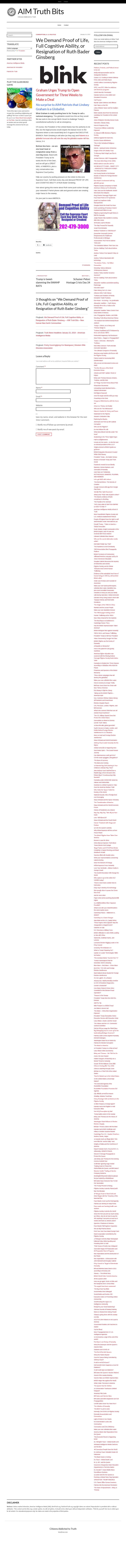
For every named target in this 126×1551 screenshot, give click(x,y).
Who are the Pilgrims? (101, 427)
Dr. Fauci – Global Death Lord (103, 1459)
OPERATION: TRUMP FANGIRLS (104, 1480)
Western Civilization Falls (102, 416)
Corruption (40, 34)
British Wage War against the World (105, 1380)
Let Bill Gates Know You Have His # (105, 1403)
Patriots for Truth (12, 71)
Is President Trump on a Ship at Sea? (106, 1048)
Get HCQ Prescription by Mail (103, 1111)
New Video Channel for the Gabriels (105, 618)
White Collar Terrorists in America (104, 1383)
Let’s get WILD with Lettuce (102, 479)
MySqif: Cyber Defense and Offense (105, 102)
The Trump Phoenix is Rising (103, 1186)
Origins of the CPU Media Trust (103, 150)
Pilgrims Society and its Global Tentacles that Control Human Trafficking (103, 569)
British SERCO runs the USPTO (104, 163)
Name (39, 387)
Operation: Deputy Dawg (101, 122)
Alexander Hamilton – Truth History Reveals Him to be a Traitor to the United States (105, 305)
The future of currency (101, 760)
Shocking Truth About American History (106, 318)
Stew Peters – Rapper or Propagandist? (106, 338)
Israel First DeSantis (100, 228)
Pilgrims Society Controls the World (105, 1211)
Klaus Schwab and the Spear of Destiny (106, 800)
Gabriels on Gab (99, 927)
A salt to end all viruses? (101, 1362)
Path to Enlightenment (101, 439)
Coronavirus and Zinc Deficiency (104, 1427)
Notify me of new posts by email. (51, 429)
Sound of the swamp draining (103, 1375)
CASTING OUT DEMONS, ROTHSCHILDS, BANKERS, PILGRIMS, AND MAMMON (106, 474)
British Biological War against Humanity (106, 630)
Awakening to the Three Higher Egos (105, 437)
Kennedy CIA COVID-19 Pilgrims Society (106, 1411)
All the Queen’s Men (100, 1278)
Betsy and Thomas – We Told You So (105, 1053)
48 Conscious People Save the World (105, 1449)
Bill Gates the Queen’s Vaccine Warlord (106, 1372)
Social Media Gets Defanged (103, 1291)
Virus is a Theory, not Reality (103, 406)
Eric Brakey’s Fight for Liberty (103, 690)
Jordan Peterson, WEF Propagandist (105, 158)
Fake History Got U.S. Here (102, 290)
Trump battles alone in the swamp (104, 1114)
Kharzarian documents (101, 385)
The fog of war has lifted (101, 1289)
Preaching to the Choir (101, 398)
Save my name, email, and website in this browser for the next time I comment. (61, 418)
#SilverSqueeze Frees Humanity (104, 865)
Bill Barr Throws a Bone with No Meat (105, 1126)
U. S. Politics (51, 34)
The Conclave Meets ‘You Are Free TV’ (106, 958)
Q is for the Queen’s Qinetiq (102, 828)
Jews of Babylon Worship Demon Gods (106, 120)
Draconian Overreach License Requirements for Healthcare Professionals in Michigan (103, 236)
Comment (41, 366)
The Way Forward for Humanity (103, 225)
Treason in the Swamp (101, 995)
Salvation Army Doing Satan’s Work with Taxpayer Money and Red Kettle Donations (106, 600)
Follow (98, 52)
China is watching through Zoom (104, 1068)
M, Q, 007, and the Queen (102, 1462)
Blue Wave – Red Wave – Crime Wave (106, 965)
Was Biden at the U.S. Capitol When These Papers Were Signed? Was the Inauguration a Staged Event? (106, 923)
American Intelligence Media (15, 63)
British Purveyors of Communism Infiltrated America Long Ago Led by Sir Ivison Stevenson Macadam (106, 556)
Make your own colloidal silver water (105, 680)
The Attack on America (101, 1045)
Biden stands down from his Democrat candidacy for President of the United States (106, 115)
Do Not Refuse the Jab (101, 429)
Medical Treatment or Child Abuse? (105, 231)
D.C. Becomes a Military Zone (103, 930)
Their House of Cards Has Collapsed (105, 1246)
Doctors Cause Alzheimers (102, 140)
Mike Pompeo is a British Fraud (103, 1005)
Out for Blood (98, 1329)
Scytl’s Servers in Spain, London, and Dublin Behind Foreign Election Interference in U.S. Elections (105, 730)
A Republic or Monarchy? (102, 646)
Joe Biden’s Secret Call (101, 1008)
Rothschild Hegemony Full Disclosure (105, 335)
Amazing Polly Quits (100, 1393)
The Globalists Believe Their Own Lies (106, 245)
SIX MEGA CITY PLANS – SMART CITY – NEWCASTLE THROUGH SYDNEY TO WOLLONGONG (106, 168)
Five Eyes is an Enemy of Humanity (105, 1342)
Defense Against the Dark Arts (103, 138)
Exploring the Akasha (100, 419)
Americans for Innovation (14, 67)
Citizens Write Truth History (102, 293)
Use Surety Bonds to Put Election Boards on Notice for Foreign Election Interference (105, 176)
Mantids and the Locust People (103, 607)
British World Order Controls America (105, 1276)
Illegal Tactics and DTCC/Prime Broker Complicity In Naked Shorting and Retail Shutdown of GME (106, 850)
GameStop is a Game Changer (103, 918)
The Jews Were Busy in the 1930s (105, 161)
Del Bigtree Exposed (100, 393)
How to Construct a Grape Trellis (104, 683)
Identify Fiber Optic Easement (103, 492)
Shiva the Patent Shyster (101, 1355)
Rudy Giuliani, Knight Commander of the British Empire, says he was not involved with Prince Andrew (106, 531)
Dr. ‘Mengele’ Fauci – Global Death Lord (106, 1442)
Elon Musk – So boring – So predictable (106, 300)
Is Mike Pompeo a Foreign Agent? (104, 1104)
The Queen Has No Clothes (103, 1386)
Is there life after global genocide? (104, 725)
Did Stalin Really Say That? (102, 544)
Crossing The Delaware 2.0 (102, 947)
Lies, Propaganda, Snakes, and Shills (105, 315)
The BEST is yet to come (102, 1409)
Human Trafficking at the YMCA (103, 615)
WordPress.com (63, 1532)
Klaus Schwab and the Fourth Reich (105, 820)
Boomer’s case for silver (101, 840)
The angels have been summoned (104, 1286)
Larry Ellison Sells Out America (103, 1051)
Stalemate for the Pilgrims (102, 414)
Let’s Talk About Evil (100, 817)
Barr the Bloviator (99, 1191)
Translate (22, 51)
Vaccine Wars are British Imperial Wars (106, 1378)
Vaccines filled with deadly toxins (104, 855)
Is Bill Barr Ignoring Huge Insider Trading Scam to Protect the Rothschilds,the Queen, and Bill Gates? (106, 1166)
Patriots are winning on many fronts (105, 1203)
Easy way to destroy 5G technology (105, 888)
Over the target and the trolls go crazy (106, 395)
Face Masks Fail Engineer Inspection (105, 1226)
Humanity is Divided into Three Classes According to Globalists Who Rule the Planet (106, 665)
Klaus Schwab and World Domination (105, 740)
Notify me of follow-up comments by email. (55, 425)
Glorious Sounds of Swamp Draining (105, 1309)
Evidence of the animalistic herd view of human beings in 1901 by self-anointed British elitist (106, 576)
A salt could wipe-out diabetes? (103, 1370)
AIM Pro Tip (97, 1003)
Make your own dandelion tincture (104, 610)
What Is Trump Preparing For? (103, 950)
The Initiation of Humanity (102, 1406)
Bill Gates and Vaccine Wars (103, 1396)
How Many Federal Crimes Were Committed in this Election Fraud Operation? (104, 990)
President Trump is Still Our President (106, 636)
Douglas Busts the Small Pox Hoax (105, 205)
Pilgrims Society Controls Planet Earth (106, 1188)
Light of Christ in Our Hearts (102, 1419)
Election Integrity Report (101, 703)
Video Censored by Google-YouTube (105, 638)
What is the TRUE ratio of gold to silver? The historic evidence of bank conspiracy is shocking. (106, 497)
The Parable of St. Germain (102, 502)
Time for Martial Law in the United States (106, 1076)
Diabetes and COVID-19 (101, 1349)
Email (39, 396)
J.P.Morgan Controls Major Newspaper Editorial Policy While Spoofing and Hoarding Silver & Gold (106, 1241)
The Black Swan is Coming (102, 1457)
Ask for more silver (100, 895)
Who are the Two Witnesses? (103, 408)
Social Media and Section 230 (103, 1294)
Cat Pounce (97, 100)
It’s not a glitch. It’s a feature (103, 978)
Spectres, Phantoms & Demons (104, 1223)
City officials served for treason (103, 1093)
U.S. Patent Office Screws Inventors (105, 1482)
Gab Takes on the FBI (101, 105)
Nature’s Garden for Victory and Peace (106, 411)
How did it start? (99, 287)
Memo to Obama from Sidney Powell (105, 1312)
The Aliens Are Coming (101, 763)
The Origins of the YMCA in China (104, 605)
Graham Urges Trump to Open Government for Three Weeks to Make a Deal (59, 94)
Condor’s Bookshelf (100, 985)
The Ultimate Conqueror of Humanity (105, 350)
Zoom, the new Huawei (101, 1056)
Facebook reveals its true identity (104, 464)
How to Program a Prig (101, 125)
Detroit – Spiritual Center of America (105, 148)
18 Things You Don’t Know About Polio (106, 383)
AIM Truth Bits (41, 11)
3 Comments (86, 265)
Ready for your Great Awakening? (104, 1307)
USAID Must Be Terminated (102, 92)
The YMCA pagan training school (104, 612)
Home (59, 1)
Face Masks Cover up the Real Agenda (106, 1201)
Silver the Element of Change (103, 863)
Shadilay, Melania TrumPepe (103, 1096)
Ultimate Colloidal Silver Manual (103, 536)
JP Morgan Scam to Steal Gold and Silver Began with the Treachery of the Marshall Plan (106, 1196)
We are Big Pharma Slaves (102, 1228)
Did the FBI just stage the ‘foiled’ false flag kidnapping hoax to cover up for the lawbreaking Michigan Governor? (106, 1031)
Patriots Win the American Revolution (105, 1485)
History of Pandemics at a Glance (104, 810)
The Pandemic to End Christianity (104, 546)
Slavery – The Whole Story (102, 1273)
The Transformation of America (103, 802)
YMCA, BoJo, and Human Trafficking (105, 633)
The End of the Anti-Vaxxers (102, 1352)
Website (39, 405)
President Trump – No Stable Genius (105, 457)
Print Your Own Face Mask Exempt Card (106, 1231)
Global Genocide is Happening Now (105, 748)
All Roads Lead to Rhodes (102, 223)
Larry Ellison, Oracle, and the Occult (105, 1021)
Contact (66, 1)
